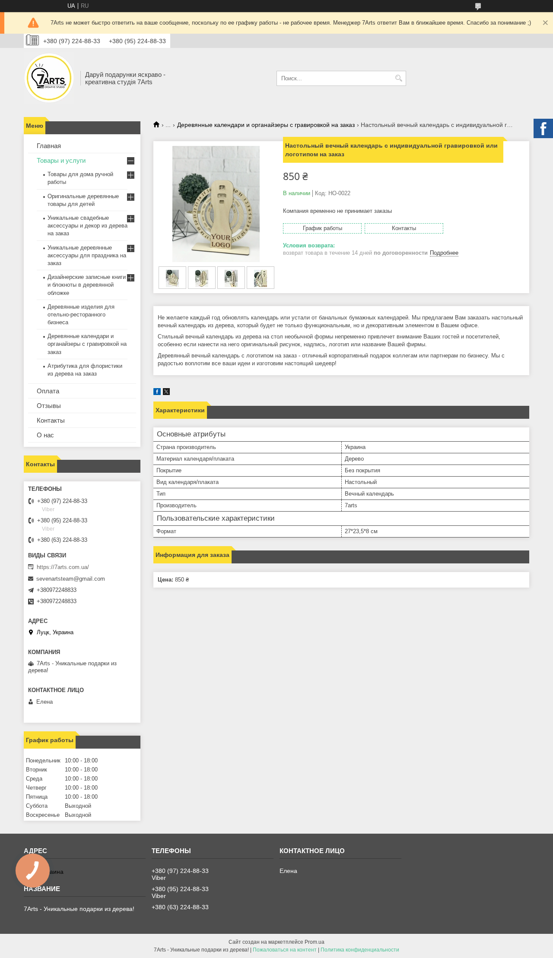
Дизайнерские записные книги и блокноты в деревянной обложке (87, 285)
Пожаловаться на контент (285, 950)
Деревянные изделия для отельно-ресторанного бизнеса (81, 315)
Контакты (51, 420)
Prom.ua (314, 942)
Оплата (48, 391)
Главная (49, 145)
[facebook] (157, 393)
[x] (166, 393)
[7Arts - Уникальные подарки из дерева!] (49, 78)
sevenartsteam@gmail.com (70, 578)
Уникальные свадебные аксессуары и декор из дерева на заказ (87, 226)
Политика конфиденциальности (360, 950)
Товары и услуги (61, 160)
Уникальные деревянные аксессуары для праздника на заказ (87, 255)
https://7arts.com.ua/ (63, 567)
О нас (45, 435)
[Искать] (398, 78)
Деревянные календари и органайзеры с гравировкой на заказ (266, 124)
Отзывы (49, 405)
